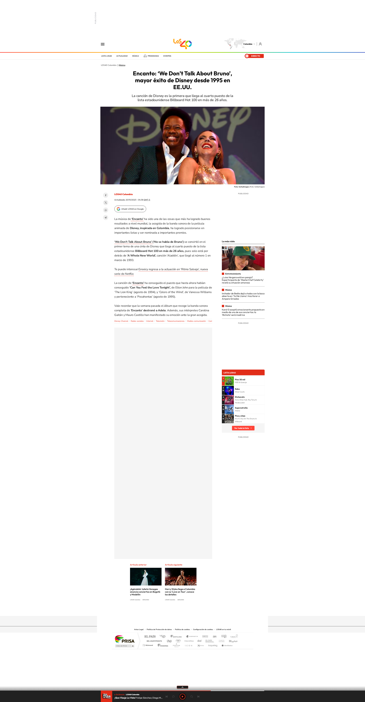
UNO (169, 640)
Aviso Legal (139, 629)
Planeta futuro (220, 640)
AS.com (213, 636)
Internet (149, 321)
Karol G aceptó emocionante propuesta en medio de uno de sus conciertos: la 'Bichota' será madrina (243, 312)
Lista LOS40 (106, 56)
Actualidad (122, 56)
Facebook (105, 195)
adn (222, 636)
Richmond (148, 644)
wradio (177, 640)
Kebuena (231, 640)
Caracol (233, 636)
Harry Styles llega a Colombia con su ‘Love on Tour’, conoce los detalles (180, 592)
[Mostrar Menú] (105, 44)
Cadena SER (204, 636)
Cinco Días (188, 640)
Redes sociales (137, 321)
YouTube (182, 610)
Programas (153, 56)
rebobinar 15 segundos (173, 696)
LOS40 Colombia (182, 44)
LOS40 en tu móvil (223, 629)
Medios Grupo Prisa (124, 646)
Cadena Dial (199, 640)
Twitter (105, 202)
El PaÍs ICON (188, 644)
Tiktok (171, 610)
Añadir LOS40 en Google (132, 209)
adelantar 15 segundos (191, 696)
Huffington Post (153, 640)
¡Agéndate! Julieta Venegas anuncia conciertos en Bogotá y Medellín (145, 592)
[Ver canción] (229, 381)
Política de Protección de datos (159, 629)
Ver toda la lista (241, 428)
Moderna (162, 644)
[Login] (260, 43)
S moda (200, 644)
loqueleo (213, 644)
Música (135, 56)
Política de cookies (182, 629)
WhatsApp (105, 210)
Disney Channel (121, 321)
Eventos (167, 56)
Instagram (177, 610)
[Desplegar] (182, 687)
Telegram (105, 217)
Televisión (160, 321)
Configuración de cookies (203, 629)
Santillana (177, 636)
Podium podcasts (176, 644)
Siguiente (198, 696)
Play (182, 697)
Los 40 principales (163, 636)
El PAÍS (149, 636)
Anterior (166, 696)
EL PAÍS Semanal (210, 640)
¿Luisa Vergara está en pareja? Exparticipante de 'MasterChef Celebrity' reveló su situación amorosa (243, 280)
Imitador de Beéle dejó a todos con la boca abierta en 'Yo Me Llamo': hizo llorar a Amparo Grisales (243, 296)
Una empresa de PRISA (124, 639)
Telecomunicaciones (175, 321)
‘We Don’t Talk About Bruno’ (133, 242)
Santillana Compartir (192, 636)
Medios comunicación (196, 321)
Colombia (247, 44)
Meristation (226, 644)
